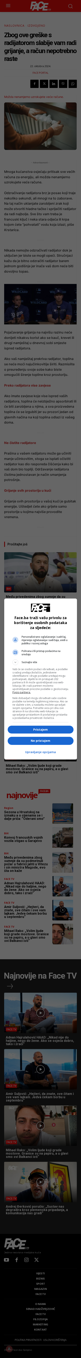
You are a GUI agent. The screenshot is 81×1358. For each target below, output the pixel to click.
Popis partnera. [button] (21, 692)
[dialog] (40, 679)
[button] (40, 662)
